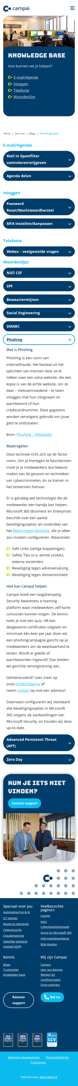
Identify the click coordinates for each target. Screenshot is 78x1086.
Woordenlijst (24, 96)
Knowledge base (14, 975)
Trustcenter (11, 970)
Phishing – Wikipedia (34, 434)
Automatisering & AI (16, 912)
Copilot (45, 916)
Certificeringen (51, 980)
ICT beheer (10, 918)
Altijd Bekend (48, 1077)
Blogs (6, 965)
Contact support (25, 803)
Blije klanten (49, 944)
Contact (46, 965)
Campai (16, 9)
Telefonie (21, 90)
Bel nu (55, 997)
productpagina (27, 683)
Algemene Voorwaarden (24, 1057)
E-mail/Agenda (26, 77)
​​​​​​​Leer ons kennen (52, 970)
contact (23, 690)
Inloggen (21, 83)
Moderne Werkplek (16, 924)
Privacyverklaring (57, 1057)
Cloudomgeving (13, 936)
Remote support (18, 1000)
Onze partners (50, 985)
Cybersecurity (12, 930)
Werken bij (48, 975)
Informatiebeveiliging (55, 938)
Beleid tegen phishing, (31, 530)
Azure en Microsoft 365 (56, 933)
